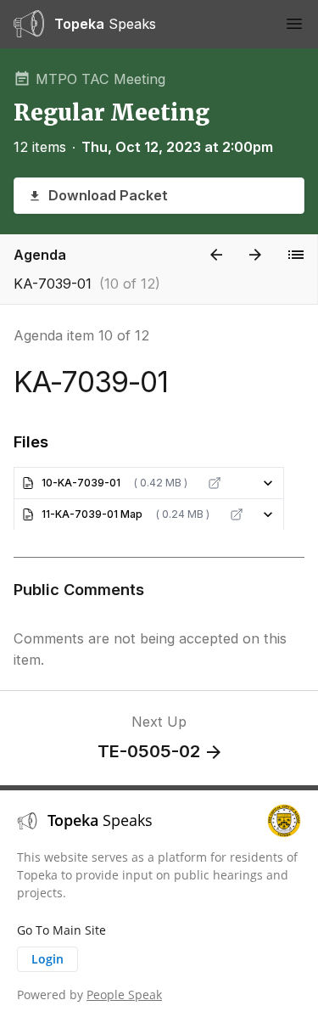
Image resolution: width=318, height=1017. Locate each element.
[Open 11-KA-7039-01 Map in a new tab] (236, 514)
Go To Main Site (61, 930)
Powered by (89, 994)
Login (47, 959)
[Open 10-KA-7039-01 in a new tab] (214, 483)
